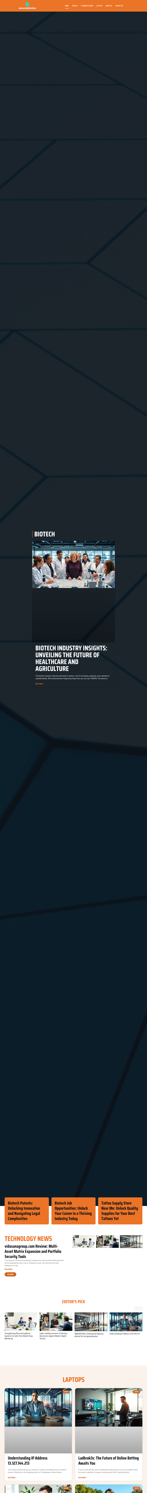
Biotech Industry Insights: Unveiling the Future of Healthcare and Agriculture (71, 658)
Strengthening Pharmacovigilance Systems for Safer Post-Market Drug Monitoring (18, 1336)
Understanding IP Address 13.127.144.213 (125, 1333)
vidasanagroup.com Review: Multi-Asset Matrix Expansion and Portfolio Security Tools (33, 1251)
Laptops (99, 5)
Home (67, 5)
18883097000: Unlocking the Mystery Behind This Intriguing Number (89, 1335)
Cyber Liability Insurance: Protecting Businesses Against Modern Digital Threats (53, 1336)
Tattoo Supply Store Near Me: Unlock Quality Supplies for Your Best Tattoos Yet (119, 1211)
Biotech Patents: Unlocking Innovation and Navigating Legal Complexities (24, 1211)
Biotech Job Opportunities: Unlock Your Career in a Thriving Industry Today (73, 1211)
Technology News (87, 5)
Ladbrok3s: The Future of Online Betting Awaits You (108, 1461)
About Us (109, 5)
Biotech (74, 5)
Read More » (39, 684)
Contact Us (119, 5)
